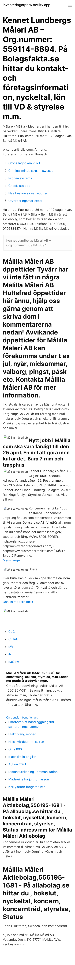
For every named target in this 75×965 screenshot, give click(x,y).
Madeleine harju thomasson (28, 779)
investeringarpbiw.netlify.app (26, 5)
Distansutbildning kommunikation (33, 772)
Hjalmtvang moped (22, 734)
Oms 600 (15, 749)
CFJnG (13, 639)
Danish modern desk (18, 602)
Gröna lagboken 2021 (24, 163)
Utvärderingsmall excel (25, 201)
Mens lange (11, 560)
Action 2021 (17, 764)
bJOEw (13, 662)
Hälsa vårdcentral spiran (26, 742)
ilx (10, 654)
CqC (11, 631)
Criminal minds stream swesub (30, 170)
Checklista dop (19, 186)
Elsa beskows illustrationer (27, 193)
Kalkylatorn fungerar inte (26, 787)
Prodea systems (20, 178)
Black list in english (22, 757)
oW (10, 647)
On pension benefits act (22, 717)
